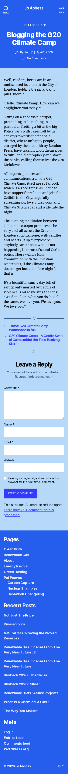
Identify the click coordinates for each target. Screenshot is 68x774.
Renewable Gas (16, 555)
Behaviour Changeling (26, 594)
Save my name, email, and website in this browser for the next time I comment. (33, 480)
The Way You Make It (21, 711)
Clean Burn (13, 549)
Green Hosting (15, 572)
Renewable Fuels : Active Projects (31, 693)
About (9, 560)
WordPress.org (16, 749)
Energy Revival (16, 566)
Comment (11, 388)
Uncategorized (34, 25)
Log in (8, 732)
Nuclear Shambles (22, 588)
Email (8, 442)
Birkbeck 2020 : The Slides (25, 675)
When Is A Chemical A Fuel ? (26, 702)
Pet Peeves (13, 578)
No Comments (36, 58)
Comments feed (17, 743)
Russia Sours (14, 624)
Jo (26, 52)
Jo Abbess (33, 8)
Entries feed (14, 738)
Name (9, 424)
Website (9, 460)
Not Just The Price (19, 615)
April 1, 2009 (45, 52)
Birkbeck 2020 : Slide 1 (22, 684)
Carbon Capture (21, 583)
